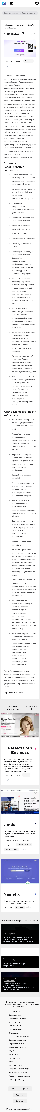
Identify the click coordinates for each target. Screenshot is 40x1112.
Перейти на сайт (15, 693)
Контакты (20, 1101)
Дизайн (31, 25)
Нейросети (8, 25)
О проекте (20, 1095)
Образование (14, 1033)
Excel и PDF (13, 1054)
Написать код (14, 1058)
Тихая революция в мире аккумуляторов (14, 964)
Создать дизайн (15, 1029)
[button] (12, 3)
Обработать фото (16, 1051)
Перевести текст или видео (20, 1036)
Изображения (14, 1022)
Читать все (30, 921)
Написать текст (15, 1026)
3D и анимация (14, 1011)
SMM (11, 1062)
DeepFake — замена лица (19, 1069)
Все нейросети (15, 1080)
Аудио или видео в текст (19, 1072)
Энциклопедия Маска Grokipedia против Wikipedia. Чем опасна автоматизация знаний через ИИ (18, 939)
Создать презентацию (18, 1040)
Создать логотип (15, 1065)
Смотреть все (31, 706)
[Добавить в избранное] (33, 34)
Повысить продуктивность (19, 1076)
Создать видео (15, 1015)
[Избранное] (37, 3)
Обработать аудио (16, 1044)
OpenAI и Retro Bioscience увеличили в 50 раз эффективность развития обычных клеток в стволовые (18, 987)
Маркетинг (20, 25)
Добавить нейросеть (20, 1089)
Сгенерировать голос (17, 1019)
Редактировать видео (17, 1047)
